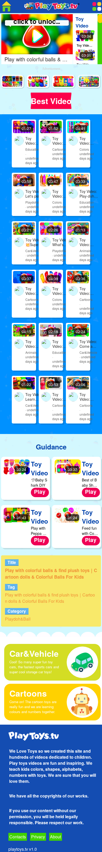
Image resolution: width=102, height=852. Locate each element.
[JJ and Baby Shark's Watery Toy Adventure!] (89, 82)
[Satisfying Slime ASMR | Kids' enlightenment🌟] (38, 82)
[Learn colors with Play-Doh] (63, 82)
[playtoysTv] (6, 6)
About (55, 837)
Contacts (17, 837)
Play (40, 491)
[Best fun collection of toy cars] (12, 82)
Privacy (38, 837)
